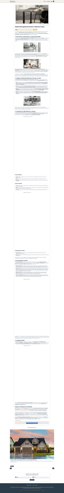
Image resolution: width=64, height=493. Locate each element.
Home (45, 1)
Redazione (19, 420)
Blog (51, 1)
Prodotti (48, 1)
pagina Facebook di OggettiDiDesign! (32, 423)
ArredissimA (26, 408)
